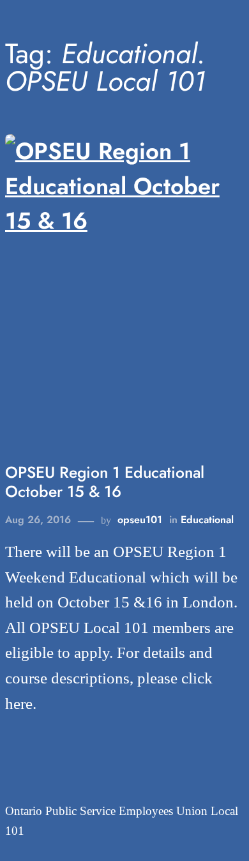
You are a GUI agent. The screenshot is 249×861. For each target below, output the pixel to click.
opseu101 (139, 519)
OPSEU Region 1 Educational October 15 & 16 (104, 482)
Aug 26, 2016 (38, 519)
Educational (207, 519)
